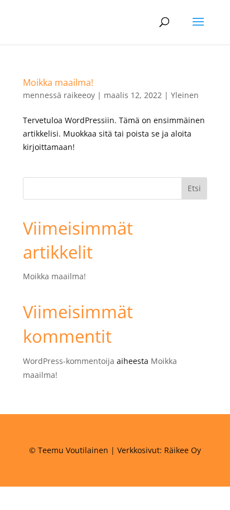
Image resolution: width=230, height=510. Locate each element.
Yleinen (185, 95)
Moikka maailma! (58, 82)
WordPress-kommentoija (68, 361)
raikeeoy (79, 95)
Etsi (194, 188)
